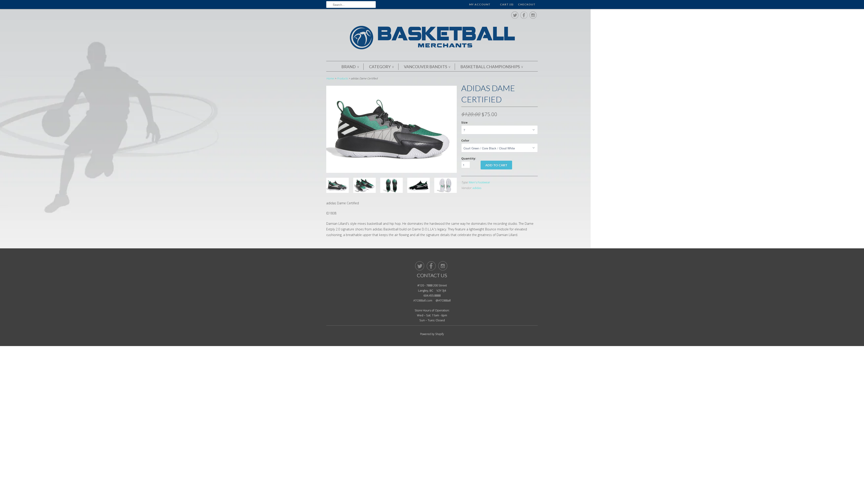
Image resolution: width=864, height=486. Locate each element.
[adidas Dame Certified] (391, 171)
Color (465, 140)
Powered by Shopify (432, 334)
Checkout (527, 4)
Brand (350, 66)
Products (342, 78)
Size (464, 122)
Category (381, 66)
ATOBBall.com (422, 300)
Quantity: (468, 158)
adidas (476, 188)
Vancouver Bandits (427, 66)
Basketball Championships (491, 66)
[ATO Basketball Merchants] (432, 38)
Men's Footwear (479, 182)
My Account (479, 4)
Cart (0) (506, 4)
